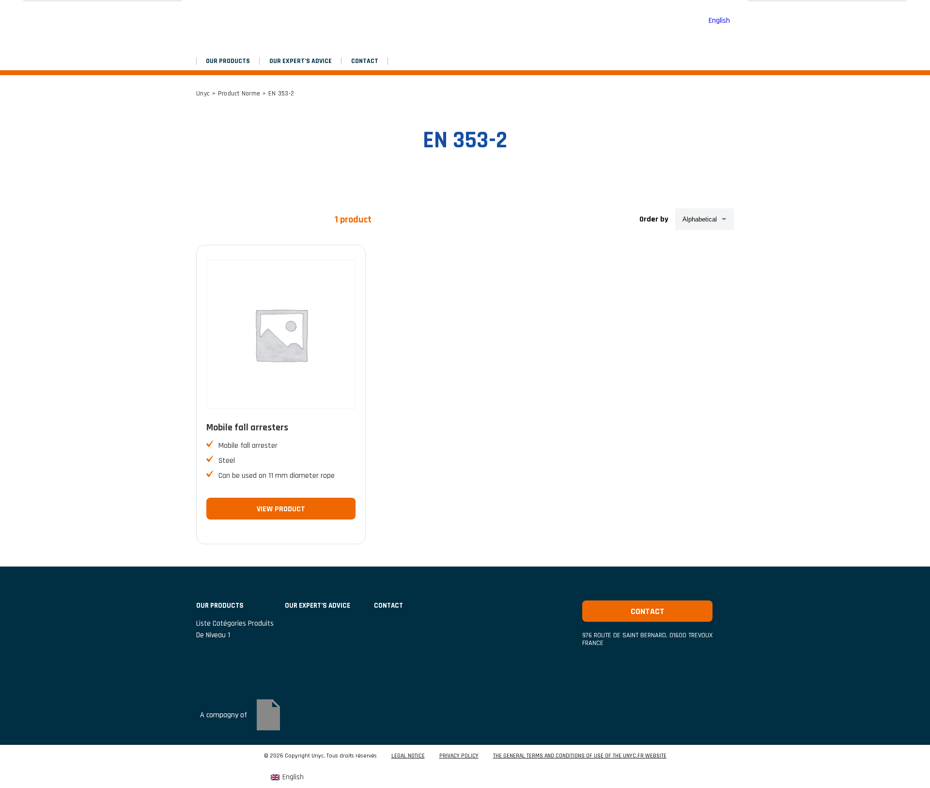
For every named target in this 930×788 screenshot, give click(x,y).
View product (281, 509)
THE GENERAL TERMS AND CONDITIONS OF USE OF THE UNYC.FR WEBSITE (579, 756)
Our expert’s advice (300, 61)
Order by (653, 219)
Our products (228, 61)
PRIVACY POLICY (459, 756)
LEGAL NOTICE (408, 756)
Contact (648, 611)
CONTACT (364, 61)
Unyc (203, 93)
